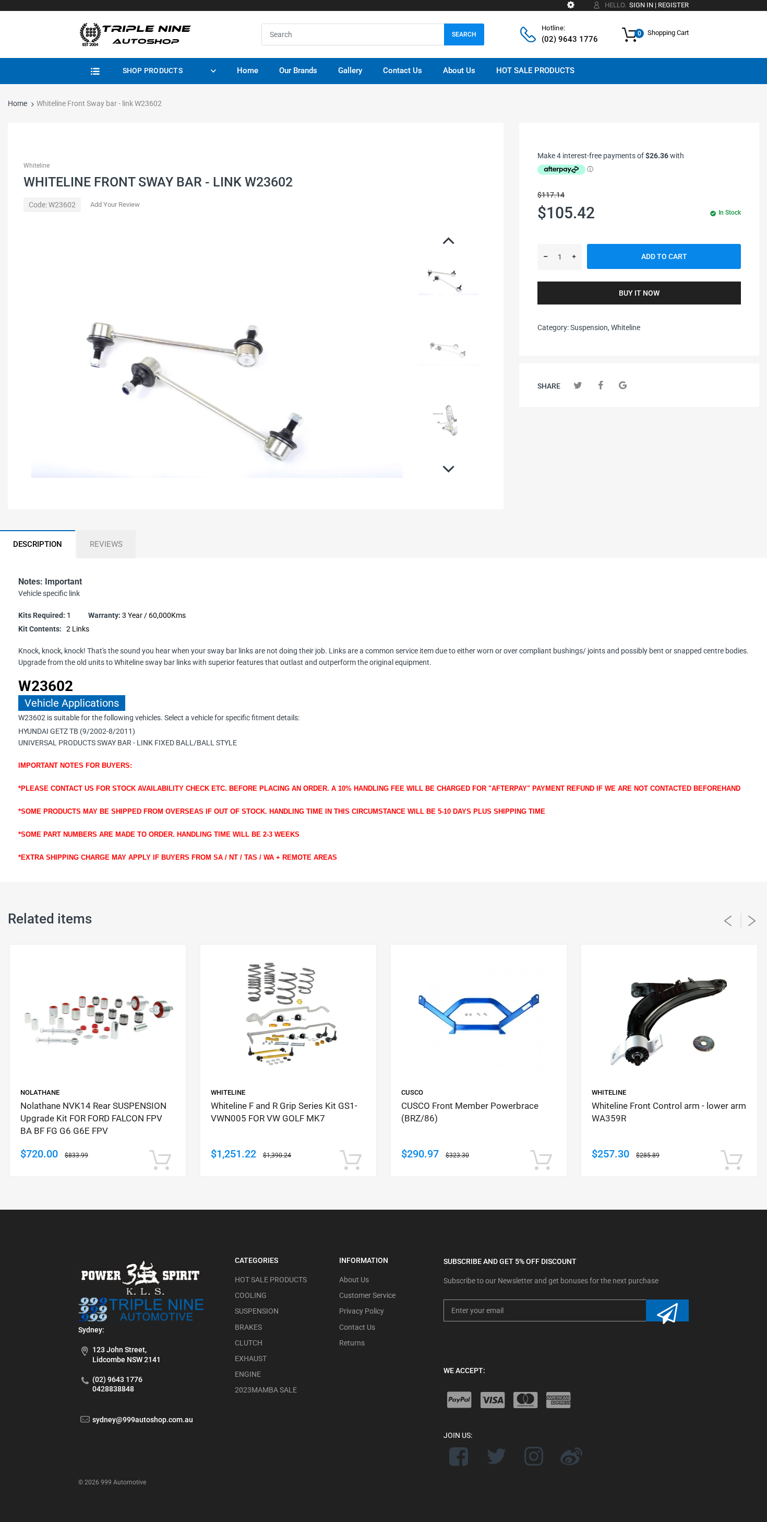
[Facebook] (600, 385)
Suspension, (589, 327)
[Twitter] (577, 385)
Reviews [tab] (106, 544)
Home (17, 103)
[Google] (622, 385)
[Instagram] (534, 1456)
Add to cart (664, 256)
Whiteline (36, 165)
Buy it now (639, 293)
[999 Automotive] (134, 34)
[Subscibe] (667, 1310)
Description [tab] (37, 544)
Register (673, 5)
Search (464, 34)
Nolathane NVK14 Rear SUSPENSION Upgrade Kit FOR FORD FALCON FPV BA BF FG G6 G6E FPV (93, 1118)
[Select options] (160, 1160)
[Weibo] (571, 1456)
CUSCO (412, 1092)
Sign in (641, 5)
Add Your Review (115, 204)
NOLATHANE (39, 1092)
